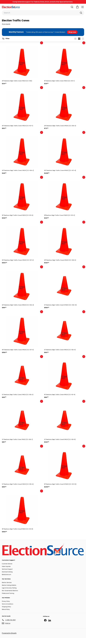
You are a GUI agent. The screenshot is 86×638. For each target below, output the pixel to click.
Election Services (7, 582)
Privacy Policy (6, 601)
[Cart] (77, 7)
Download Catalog (7, 572)
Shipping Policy (6, 607)
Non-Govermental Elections (10, 590)
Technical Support (7, 569)
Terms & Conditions (7, 604)
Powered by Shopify (9, 633)
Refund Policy (6, 609)
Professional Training (8, 593)
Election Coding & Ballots (9, 585)
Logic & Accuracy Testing (9, 588)
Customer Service (7, 564)
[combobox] (43, 12)
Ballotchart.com (6, 574)
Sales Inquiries (6, 566)
